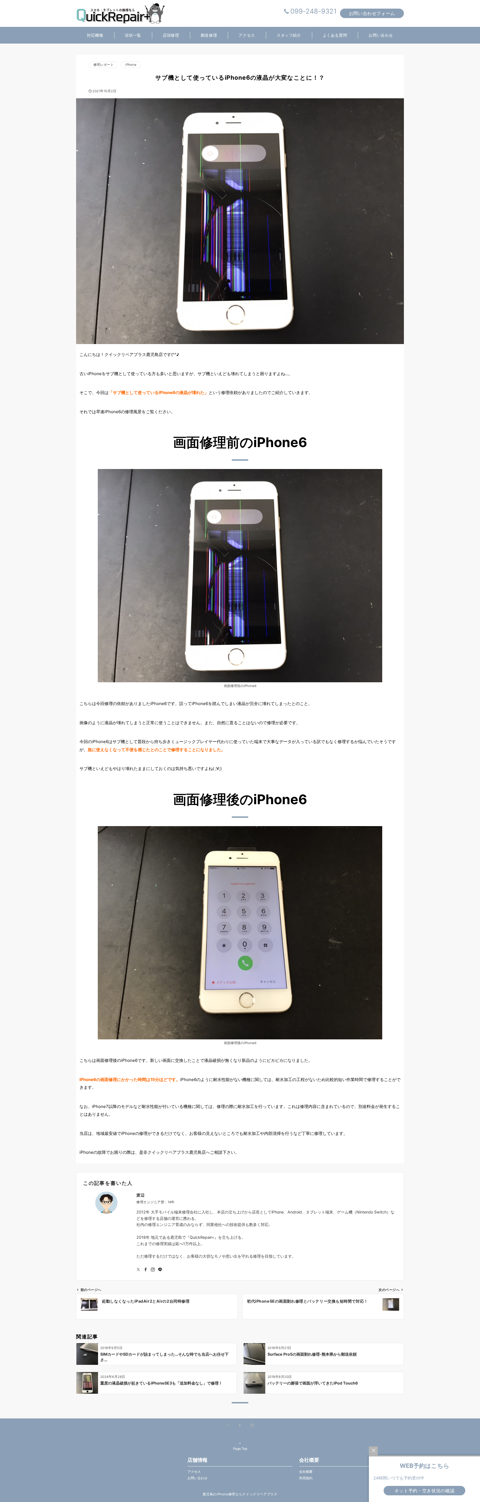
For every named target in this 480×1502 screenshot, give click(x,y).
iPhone (130, 65)
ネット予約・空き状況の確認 (424, 1490)
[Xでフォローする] (227, 1426)
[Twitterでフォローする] (138, 1269)
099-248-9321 (313, 11)
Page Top (240, 1449)
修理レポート (103, 65)
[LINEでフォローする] (160, 1269)
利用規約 (305, 1478)
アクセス (194, 1472)
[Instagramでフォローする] (153, 1269)
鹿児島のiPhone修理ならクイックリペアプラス (239, 1494)
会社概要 (305, 1472)
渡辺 (140, 1195)
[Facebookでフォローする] (146, 1269)
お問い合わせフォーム (372, 13)
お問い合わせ (198, 1478)
